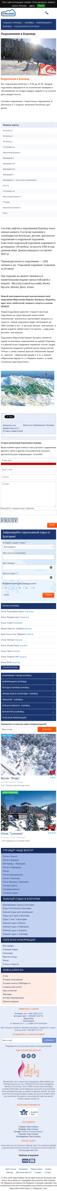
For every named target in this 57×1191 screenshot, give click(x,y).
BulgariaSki (28, 1018)
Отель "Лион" (6, 651)
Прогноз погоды (10, 957)
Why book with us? (24, 1172)
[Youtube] (33, 1056)
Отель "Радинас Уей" (10, 657)
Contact (48, 1172)
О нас (5, 976)
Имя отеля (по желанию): (14, 553)
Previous (4, 56)
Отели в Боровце (11, 860)
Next (53, 56)
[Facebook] (23, 1056)
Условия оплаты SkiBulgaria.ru (17, 983)
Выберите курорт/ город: (15, 543)
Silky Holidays (32, 1127)
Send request (28, 1021)
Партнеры (7, 994)
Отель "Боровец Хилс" (10, 617)
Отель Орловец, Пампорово (16, 882)
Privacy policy (36, 1169)
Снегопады (8, 953)
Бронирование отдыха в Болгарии (18, 905)
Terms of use (10, 1169)
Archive (48, 1169)
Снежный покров (10, 893)
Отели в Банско (10, 856)
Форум (6, 871)
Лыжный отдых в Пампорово (16, 927)
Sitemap (9, 1172)
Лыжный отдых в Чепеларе (15, 934)
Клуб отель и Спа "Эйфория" (13, 634)
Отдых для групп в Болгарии (16, 916)
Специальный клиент (12, 987)
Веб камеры (8, 946)
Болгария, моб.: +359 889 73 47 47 (28, 1016)
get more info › (32, 1150)
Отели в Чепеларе (11, 878)
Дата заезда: (9, 563)
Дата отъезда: (10, 573)
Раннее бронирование (13, 875)
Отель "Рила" (6, 662)
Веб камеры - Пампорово (14, 864)
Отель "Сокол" (7, 623)
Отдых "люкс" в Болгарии (15, 919)
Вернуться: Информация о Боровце (38, 425)
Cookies (38, 1172)
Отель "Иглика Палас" (10, 646)
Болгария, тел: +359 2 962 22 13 (28, 1014)
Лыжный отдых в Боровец (15, 930)
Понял (41, 5)
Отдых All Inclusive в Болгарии (17, 908)
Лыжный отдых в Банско (14, 923)
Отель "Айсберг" (8, 640)
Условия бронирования (13, 998)
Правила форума (11, 1001)
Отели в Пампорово (12, 867)
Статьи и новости (11, 964)
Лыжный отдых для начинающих (18, 912)
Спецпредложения (11, 889)
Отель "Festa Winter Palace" (12, 612)
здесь (32, 5)
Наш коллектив (10, 990)
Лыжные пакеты (10, 885)
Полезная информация (14, 718)
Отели (6, 960)
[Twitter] (28, 1056)
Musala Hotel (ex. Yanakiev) (12, 629)
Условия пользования (13, 979)
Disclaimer (23, 1169)
